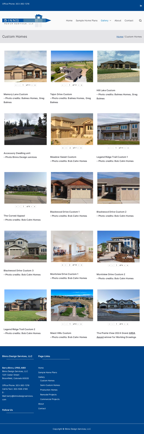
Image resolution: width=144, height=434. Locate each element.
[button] (109, 21)
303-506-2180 (21, 389)
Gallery (104, 20)
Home (69, 20)
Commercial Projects (49, 399)
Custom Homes (47, 380)
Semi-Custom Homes (50, 385)
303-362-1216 (22, 4)
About (118, 20)
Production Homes (49, 390)
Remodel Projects (48, 394)
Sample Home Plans (86, 20)
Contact (129, 20)
